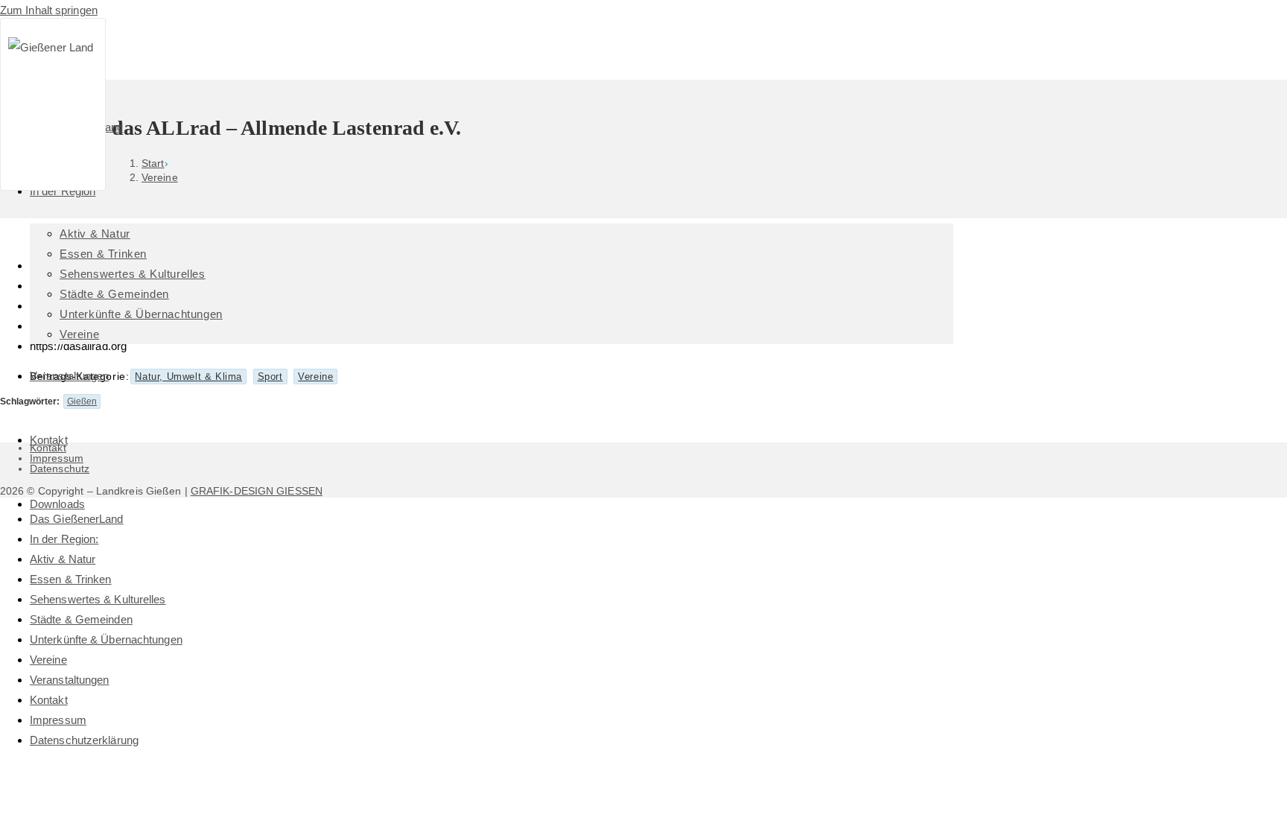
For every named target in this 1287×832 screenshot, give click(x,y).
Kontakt (49, 699)
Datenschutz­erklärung (84, 740)
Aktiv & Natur (62, 559)
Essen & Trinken (71, 579)
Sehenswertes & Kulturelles (98, 599)
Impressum (58, 720)
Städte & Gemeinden (81, 619)
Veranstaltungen (69, 679)
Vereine (48, 659)
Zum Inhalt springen (49, 10)
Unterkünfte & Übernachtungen (106, 639)
